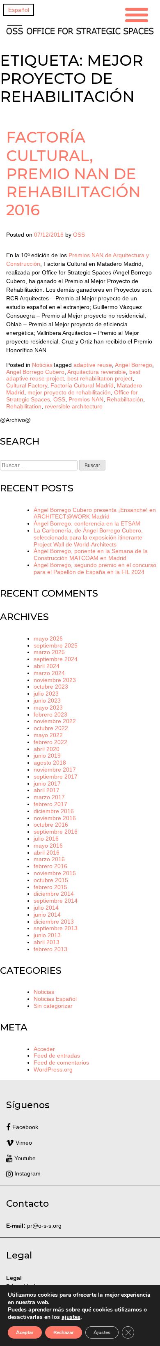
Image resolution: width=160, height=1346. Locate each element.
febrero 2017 (50, 804)
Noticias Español (55, 999)
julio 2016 (46, 838)
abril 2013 (46, 942)
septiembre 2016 (56, 831)
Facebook (24, 1127)
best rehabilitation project (100, 378)
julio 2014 (46, 907)
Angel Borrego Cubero (35, 372)
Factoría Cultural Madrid (82, 385)
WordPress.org (53, 1069)
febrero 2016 (50, 866)
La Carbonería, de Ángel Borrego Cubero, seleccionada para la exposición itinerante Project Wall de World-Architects (88, 537)
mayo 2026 (48, 638)
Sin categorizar (53, 1006)
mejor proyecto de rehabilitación (69, 392)
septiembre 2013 (56, 928)
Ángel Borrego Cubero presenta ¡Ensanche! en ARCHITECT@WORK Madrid (95, 513)
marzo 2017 (49, 797)
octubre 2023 (51, 686)
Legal (14, 1278)
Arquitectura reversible (96, 372)
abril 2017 (46, 790)
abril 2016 (46, 852)
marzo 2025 (49, 652)
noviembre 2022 (55, 721)
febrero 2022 (50, 742)
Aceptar (25, 1332)
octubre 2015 (51, 880)
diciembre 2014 (54, 893)
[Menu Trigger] (136, 14)
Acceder (44, 1049)
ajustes (71, 1317)
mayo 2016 (48, 845)
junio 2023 (47, 700)
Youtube (24, 1158)
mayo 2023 (48, 707)
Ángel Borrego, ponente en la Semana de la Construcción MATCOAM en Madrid (91, 554)
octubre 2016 (51, 824)
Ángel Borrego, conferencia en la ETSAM (87, 523)
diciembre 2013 (54, 921)
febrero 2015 (50, 887)
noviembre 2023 (55, 680)
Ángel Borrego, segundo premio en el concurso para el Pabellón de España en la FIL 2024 (95, 568)
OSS (79, 234)
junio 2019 (47, 755)
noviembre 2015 (55, 873)
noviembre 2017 (55, 769)
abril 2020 (46, 749)
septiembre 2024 (56, 659)
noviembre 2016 (55, 818)
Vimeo (23, 1142)
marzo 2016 (49, 859)
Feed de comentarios (61, 1062)
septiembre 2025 (56, 645)
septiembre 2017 (56, 776)
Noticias (42, 365)
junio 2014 (47, 914)
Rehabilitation (23, 406)
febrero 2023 (50, 714)
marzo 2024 (49, 673)
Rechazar (63, 1332)
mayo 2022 (48, 735)
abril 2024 (46, 666)
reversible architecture (74, 406)
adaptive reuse (92, 365)
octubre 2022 (51, 728)
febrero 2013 (50, 949)
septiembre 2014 (56, 900)
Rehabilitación (125, 399)
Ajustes (102, 1332)
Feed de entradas (57, 1055)
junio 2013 (47, 935)
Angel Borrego (133, 365)
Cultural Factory (26, 385)
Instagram (27, 1173)
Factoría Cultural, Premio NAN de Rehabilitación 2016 (73, 173)
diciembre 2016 (54, 811)
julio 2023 (46, 693)
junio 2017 (47, 783)
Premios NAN (86, 399)
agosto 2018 (50, 762)
